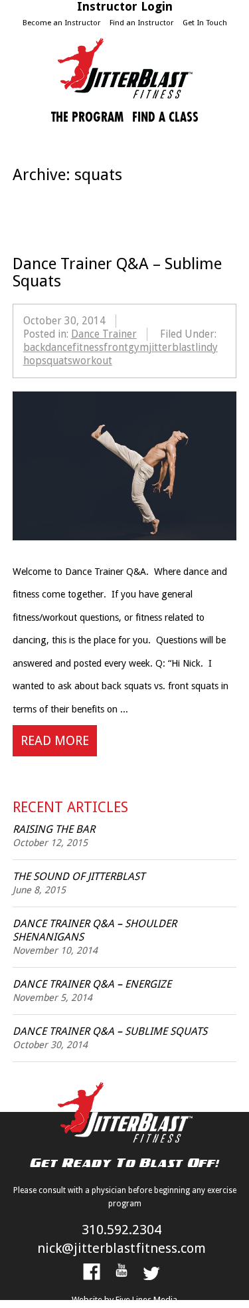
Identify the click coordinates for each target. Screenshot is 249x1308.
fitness (88, 347)
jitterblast (172, 347)
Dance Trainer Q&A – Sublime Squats (110, 1031)
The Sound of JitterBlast (79, 876)
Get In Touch (205, 22)
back (34, 347)
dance (58, 347)
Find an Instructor (142, 22)
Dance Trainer (104, 334)
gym (138, 347)
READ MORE (55, 740)
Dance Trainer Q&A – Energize (92, 984)
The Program (87, 117)
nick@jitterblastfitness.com (121, 1248)
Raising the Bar (54, 829)
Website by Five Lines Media (124, 1300)
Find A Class (165, 117)
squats (57, 360)
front (116, 347)
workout (92, 360)
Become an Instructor (62, 22)
